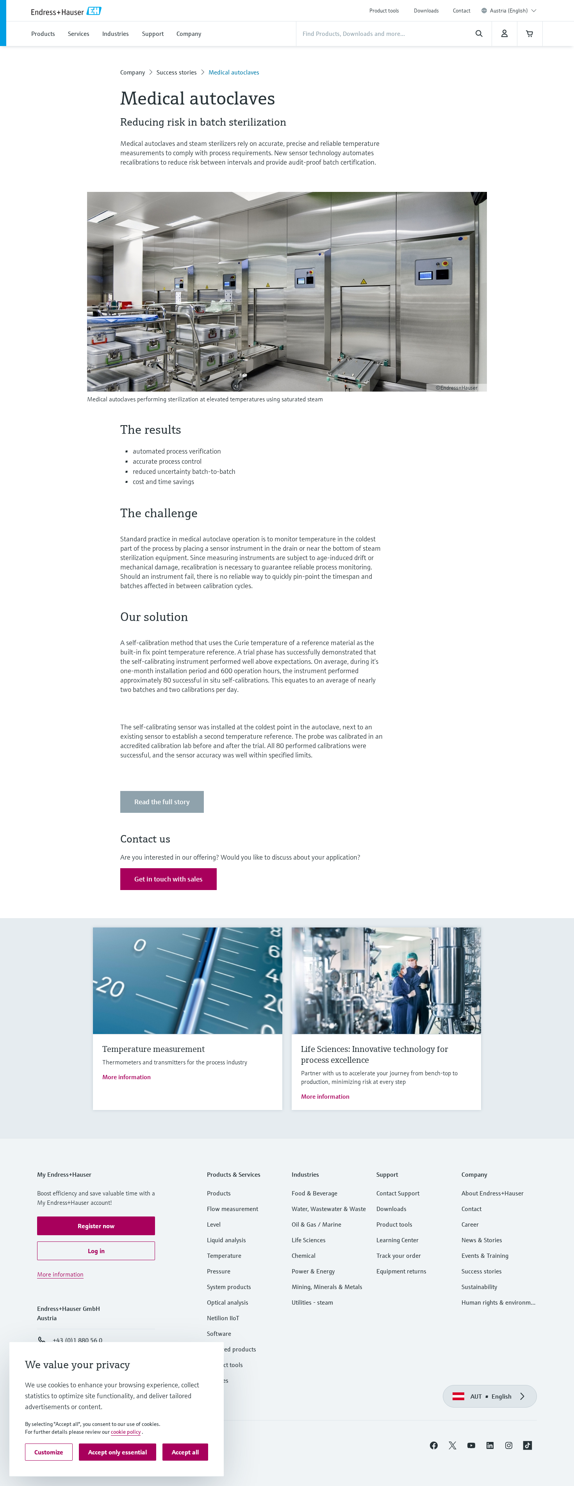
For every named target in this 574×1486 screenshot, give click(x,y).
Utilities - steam (312, 1302)
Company (132, 72)
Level (214, 1224)
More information (126, 1077)
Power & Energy (313, 1271)
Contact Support (397, 1193)
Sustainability (479, 1287)
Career (470, 1224)
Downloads (426, 10)
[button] (96, 1225)
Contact (462, 10)
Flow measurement (232, 1209)
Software (219, 1333)
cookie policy (126, 1431)
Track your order (398, 1255)
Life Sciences (309, 1240)
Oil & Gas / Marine (316, 1224)
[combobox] (513, 10)
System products (229, 1287)
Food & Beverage (314, 1193)
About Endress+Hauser (493, 1193)
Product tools (384, 10)
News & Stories (482, 1240)
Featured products (231, 1349)
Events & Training (485, 1255)
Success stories (177, 72)
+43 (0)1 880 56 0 (77, 1340)
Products (219, 1193)
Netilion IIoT (223, 1318)
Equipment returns (401, 1271)
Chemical (304, 1255)
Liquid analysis (226, 1240)
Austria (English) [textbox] (509, 10)
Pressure (218, 1271)
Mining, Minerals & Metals (327, 1287)
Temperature (224, 1255)
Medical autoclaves (234, 72)
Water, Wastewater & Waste (329, 1209)
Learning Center (397, 1240)
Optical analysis (227, 1302)
